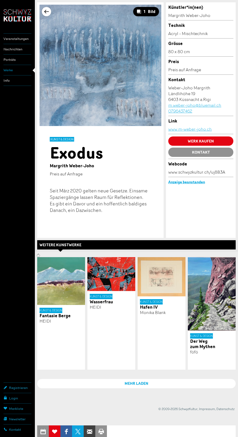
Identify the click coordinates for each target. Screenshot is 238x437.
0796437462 (180, 111)
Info (6, 80)
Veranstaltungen (16, 38)
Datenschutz (225, 409)
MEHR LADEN (136, 383)
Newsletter (17, 419)
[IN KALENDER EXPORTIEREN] (43, 431)
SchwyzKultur (17, 15)
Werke (8, 70)
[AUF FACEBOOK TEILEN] (66, 431)
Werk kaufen (201, 141)
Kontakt (15, 429)
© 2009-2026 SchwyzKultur (178, 409)
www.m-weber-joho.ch (190, 129)
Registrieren (18, 387)
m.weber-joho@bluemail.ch (194, 105)
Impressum (207, 409)
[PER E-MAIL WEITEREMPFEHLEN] (89, 431)
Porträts (9, 59)
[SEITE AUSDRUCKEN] (101, 431)
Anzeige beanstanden (186, 182)
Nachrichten (12, 49)
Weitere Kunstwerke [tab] (60, 245)
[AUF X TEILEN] (78, 431)
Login (13, 398)
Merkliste (16, 408)
